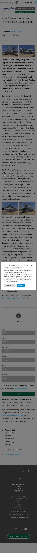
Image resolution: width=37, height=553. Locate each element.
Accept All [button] (21, 285)
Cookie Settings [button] (9, 285)
